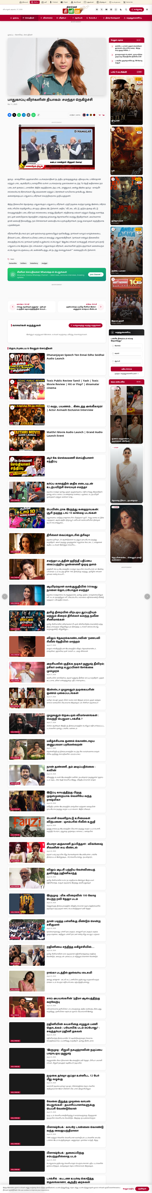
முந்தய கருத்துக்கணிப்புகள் (126, 374)
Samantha (13, 263)
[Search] (126, 9)
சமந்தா (44, 263)
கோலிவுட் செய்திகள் (23, 35)
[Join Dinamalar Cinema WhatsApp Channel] (116, 9)
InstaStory (34, 263)
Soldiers (23, 263)
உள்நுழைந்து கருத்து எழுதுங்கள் (87, 325)
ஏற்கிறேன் (142, 1189)
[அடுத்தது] (147, 596)
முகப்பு (10, 35)
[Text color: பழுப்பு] (91, 115)
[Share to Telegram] (24, 115)
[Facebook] (97, 9)
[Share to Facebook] (9, 115)
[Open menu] (147, 9)
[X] (102, 9)
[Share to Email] (28, 115)
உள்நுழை (138, 9)
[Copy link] (38, 115)
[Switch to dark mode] (121, 9)
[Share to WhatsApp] (19, 115)
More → (139, 40)
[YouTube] (106, 9)
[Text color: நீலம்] (87, 115)
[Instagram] (111, 9)
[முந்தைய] (5, 596)
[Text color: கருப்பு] (84, 115)
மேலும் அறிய (128, 1189)
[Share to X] (14, 115)
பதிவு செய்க (126, 369)
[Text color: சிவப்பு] (94, 115)
